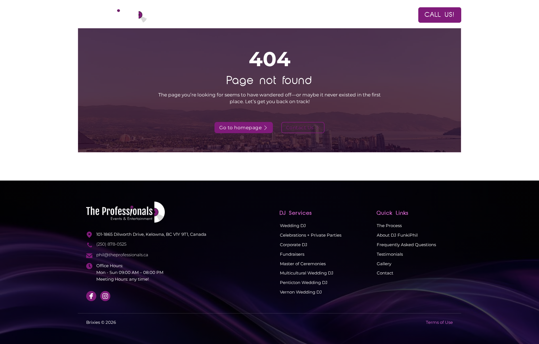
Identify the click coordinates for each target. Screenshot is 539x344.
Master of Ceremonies (303, 263)
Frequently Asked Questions (406, 244)
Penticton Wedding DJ (304, 282)
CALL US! (440, 15)
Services (240, 14)
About (336, 14)
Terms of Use (439, 322)
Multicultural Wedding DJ (307, 273)
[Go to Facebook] (91, 296)
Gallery (384, 263)
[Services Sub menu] (256, 15)
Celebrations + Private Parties (310, 235)
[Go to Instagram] (105, 296)
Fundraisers (292, 254)
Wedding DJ (293, 225)
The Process (389, 225)
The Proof (280, 14)
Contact (364, 14)
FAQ (314, 14)
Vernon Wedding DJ (301, 292)
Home (212, 14)
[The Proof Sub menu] (298, 15)
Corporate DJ (293, 244)
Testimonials (390, 254)
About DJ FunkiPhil (397, 235)
